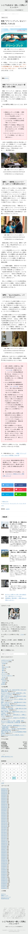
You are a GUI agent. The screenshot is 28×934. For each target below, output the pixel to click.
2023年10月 (4, 793)
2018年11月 (4, 880)
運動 (3, 670)
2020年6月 (4, 851)
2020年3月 (4, 855)
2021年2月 (4, 838)
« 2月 (2, 783)
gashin (7, 509)
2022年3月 (4, 818)
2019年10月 (4, 863)
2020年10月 (4, 844)
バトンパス (4, 674)
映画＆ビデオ (5, 501)
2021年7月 (4, 830)
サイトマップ (17, 909)
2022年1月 (4, 821)
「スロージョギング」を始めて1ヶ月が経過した (14, 717)
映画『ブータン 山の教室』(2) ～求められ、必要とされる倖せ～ (19, 552)
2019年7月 (4, 868)
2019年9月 (4, 865)
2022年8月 (4, 810)
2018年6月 (4, 888)
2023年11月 (4, 792)
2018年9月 (4, 883)
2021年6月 (4, 832)
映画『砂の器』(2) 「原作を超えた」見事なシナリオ (18, 537)
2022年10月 (4, 807)
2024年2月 (4, 788)
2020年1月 (4, 858)
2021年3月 (4, 837)
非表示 (6, 78)
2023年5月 (4, 796)
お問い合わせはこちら (7, 756)
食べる (3, 672)
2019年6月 (4, 869)
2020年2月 (4, 857)
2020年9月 (4, 846)
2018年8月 (4, 885)
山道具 (3, 682)
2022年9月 (4, 809)
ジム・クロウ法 (14, 386)
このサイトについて (6, 660)
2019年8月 (4, 866)
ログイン (3, 894)
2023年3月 (4, 799)
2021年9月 (4, 827)
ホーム (5, 908)
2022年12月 (4, 804)
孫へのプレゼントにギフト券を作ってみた (12, 735)
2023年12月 (4, 790)
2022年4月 (4, 816)
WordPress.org (5, 898)
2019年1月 (4, 877)
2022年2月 (4, 820)
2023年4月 (4, 798)
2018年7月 (4, 886)
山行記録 (4, 680)
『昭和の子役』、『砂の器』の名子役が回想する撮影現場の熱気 (18, 582)
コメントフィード (6, 897)
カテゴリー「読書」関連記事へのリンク (15, 917)
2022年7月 (4, 812)
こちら (22, 634)
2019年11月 (4, 861)
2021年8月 (4, 829)
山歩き (3, 679)
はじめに (4, 677)
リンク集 (8, 910)
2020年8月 (4, 847)
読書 (3, 668)
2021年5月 (4, 834)
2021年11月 (4, 824)
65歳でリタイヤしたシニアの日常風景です (14, 926)
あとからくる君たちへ (7, 675)
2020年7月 (4, 849)
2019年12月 (4, 860)
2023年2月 (4, 801)
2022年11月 (4, 806)
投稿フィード (4, 895)
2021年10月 (4, 826)
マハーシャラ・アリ (14, 503)
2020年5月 (4, 852)
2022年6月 (4, 813)
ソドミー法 (9, 370)
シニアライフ (4, 661)
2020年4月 (4, 854)
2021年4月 (4, 835)
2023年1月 (4, 802)
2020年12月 (4, 841)
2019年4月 (4, 872)
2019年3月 (4, 874)
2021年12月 (4, 823)
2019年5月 (4, 871)
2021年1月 (4, 840)
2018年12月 (4, 879)
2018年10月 (4, 882)
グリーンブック (5, 503)
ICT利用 (4, 663)
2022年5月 (4, 815)
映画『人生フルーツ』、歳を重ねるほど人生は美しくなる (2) (18, 566)
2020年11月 (4, 843)
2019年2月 (4, 875)
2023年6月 (4, 795)
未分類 (3, 684)
